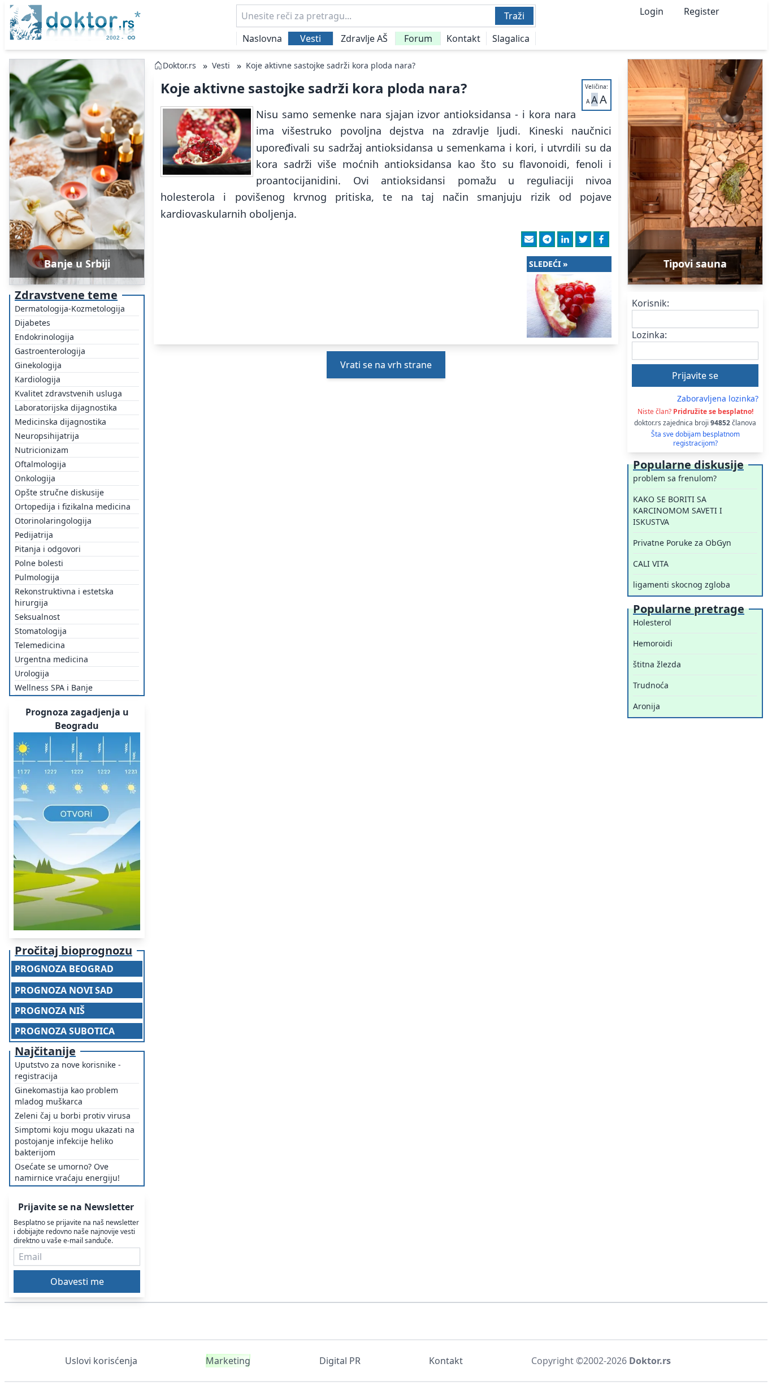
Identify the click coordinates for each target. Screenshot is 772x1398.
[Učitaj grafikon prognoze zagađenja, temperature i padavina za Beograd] (77, 831)
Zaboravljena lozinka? (717, 398)
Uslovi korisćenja (101, 1360)
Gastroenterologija (50, 351)
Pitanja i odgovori (48, 548)
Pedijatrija (34, 534)
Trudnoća (651, 685)
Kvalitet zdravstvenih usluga (68, 393)
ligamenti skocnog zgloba (681, 584)
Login (651, 11)
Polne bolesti (39, 563)
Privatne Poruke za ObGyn (682, 542)
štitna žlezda (657, 664)
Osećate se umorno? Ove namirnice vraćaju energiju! (67, 1172)
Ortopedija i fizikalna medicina (73, 506)
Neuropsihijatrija (47, 435)
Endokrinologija (44, 336)
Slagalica (511, 38)
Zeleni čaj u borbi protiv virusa (73, 1115)
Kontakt (463, 38)
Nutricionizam (41, 450)
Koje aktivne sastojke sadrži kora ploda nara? (330, 65)
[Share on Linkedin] (565, 239)
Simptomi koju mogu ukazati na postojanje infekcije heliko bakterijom (75, 1141)
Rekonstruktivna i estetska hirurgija (64, 597)
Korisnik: (650, 303)
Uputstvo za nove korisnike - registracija (68, 1070)
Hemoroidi (653, 643)
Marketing (228, 1360)
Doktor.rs (179, 65)
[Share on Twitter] (583, 239)
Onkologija (35, 478)
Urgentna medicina (51, 659)
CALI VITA (651, 563)
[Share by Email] (529, 239)
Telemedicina (40, 645)
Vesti (310, 38)
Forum (418, 38)
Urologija (32, 673)
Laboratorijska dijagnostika (66, 407)
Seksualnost (37, 616)
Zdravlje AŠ (364, 38)
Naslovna (262, 38)
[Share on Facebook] (601, 239)
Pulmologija (37, 577)
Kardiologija (37, 379)
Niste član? (695, 411)
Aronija (646, 706)
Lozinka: (649, 335)
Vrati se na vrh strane (386, 365)
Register (701, 11)
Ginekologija (38, 365)
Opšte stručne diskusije (59, 492)
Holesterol (652, 622)
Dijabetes (32, 322)
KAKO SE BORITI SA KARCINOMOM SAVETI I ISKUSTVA (677, 510)
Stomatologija (41, 630)
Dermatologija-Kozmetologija (70, 308)
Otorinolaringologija (53, 520)
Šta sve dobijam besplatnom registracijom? (695, 439)
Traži (514, 16)
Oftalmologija (40, 464)
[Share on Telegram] (547, 239)
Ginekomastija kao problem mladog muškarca (66, 1096)
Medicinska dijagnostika (60, 421)
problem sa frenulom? (675, 478)
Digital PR (340, 1360)
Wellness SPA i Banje (54, 687)
